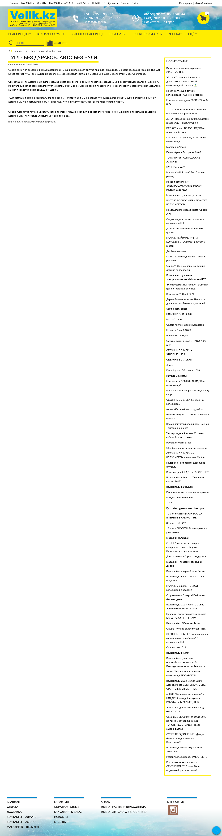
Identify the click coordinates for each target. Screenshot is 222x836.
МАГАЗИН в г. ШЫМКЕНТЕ (90, 3)
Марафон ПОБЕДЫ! (177, 537)
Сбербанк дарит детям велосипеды (186, 448)
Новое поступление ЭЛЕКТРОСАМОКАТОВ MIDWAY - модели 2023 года (185, 185)
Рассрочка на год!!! (177, 335)
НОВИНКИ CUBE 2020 (179, 314)
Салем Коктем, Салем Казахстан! (185, 324)
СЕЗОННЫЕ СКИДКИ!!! (179, 359)
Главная (14, 3)
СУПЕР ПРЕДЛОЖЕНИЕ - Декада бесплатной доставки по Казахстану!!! (185, 738)
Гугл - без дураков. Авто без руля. (185, 508)
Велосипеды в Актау (177, 652)
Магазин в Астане (176, 147)
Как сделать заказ (68, 811)
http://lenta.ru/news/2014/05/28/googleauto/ (32, 121)
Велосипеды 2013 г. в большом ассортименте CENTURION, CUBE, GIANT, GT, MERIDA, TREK (186, 684)
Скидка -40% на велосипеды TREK (186, 628)
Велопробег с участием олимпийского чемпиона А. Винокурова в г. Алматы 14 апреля (186, 662)
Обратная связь (67, 806)
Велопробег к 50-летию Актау (183, 623)
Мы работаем (174, 319)
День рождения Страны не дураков (186, 556)
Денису (170, 365)
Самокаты (117, 34)
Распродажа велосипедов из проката (187, 492)
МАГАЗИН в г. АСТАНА (61, 3)
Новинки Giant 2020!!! (178, 330)
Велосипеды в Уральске (180, 486)
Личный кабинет (203, 3)
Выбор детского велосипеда (124, 811)
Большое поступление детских (183, 195)
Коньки (175, 34)
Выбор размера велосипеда (123, 806)
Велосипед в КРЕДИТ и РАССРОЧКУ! (187, 472)
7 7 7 (169, 502)
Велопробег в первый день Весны (185, 571)
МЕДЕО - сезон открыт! (179, 497)
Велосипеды (18, 34)
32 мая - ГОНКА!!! (176, 523)
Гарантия (61, 801)
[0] (203, 17)
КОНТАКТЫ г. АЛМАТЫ (22, 816)
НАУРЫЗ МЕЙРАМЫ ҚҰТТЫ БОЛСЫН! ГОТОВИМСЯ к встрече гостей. (185, 241)
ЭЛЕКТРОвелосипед (87, 34)
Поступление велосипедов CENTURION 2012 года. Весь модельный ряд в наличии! (182, 766)
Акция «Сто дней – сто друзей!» (184, 409)
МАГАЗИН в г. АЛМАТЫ (33, 3)
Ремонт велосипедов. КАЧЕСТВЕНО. (187, 756)
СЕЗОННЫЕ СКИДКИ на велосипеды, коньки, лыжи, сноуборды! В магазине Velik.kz (187, 638)
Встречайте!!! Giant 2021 (180, 294)
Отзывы (60, 821)
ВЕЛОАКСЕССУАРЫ (51, 34)
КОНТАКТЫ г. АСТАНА (21, 821)
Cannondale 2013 (176, 647)
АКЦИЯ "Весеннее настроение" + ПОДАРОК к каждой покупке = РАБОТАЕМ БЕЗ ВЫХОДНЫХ (185, 698)
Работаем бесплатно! (178, 442)
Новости (17, 51)
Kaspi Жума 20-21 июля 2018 (183, 370)
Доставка (113, 3)
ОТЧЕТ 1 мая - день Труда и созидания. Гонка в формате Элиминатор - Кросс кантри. (182, 547)
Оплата (125, 3)
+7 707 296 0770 (95, 18)
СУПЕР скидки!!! (175, 167)
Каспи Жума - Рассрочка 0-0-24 (184, 152)
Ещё (133, 3)
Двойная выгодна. (176, 251)
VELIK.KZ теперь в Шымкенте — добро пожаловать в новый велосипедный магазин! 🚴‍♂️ (184, 81)
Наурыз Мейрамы (176, 375)
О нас (105, 801)
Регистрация (185, 3)
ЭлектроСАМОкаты (148, 34)
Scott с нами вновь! (177, 308)
